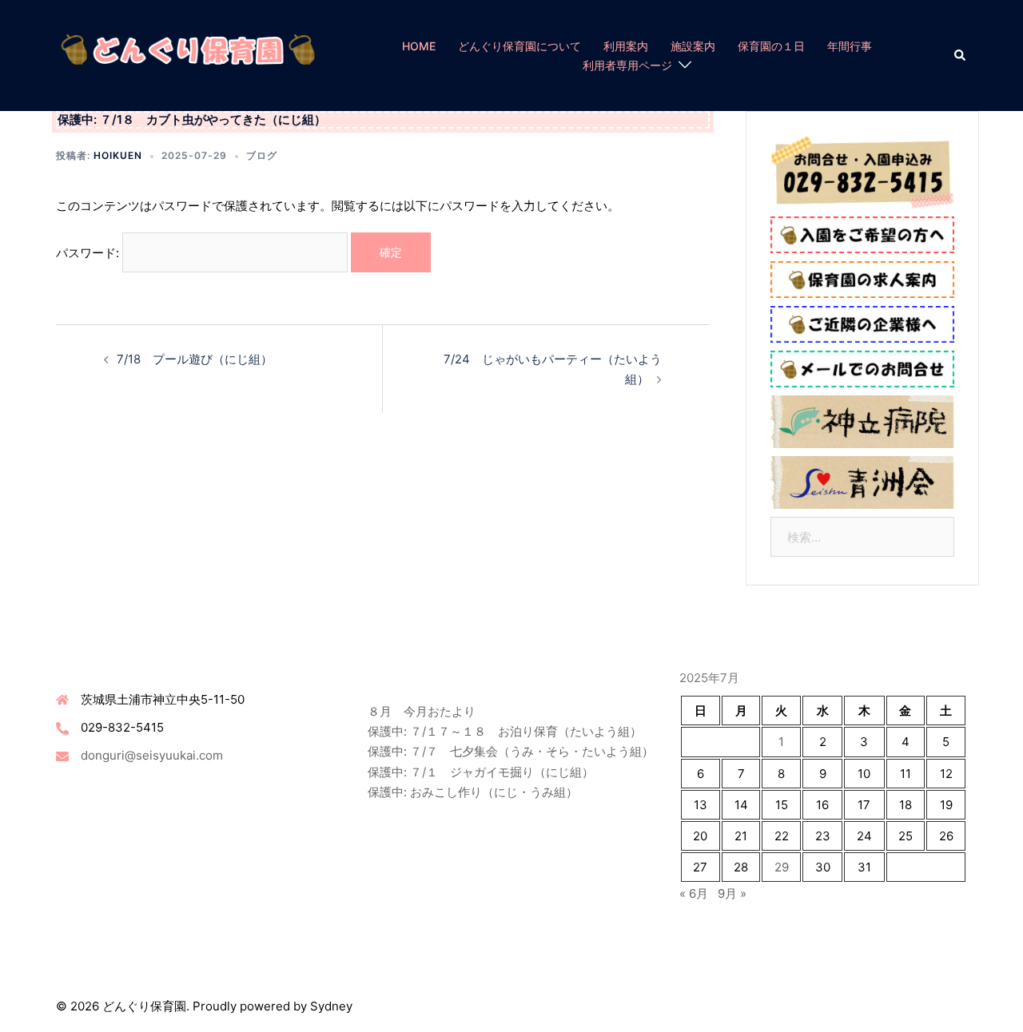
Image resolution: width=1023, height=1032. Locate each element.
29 (781, 867)
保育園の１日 (771, 46)
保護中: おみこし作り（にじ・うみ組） (473, 792)
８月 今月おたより (422, 711)
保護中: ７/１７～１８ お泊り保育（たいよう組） (505, 731)
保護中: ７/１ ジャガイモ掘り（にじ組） (481, 772)
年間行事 (849, 46)
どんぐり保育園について (519, 46)
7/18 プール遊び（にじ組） (195, 359)
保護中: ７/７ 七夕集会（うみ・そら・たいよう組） (511, 751)
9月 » (732, 893)
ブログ (261, 155)
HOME (419, 46)
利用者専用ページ (627, 65)
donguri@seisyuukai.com (152, 755)
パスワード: (89, 252)
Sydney (331, 1006)
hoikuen (118, 155)
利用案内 (625, 46)
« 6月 (693, 893)
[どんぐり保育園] (188, 54)
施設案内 (693, 46)
